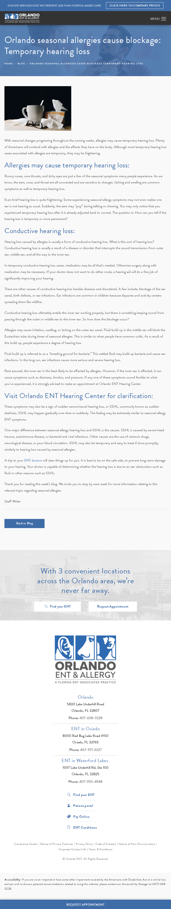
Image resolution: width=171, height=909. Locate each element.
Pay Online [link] (81, 816)
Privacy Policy (84, 844)
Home (8, 63)
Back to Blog (24, 523)
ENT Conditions (85, 827)
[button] (163, 19)
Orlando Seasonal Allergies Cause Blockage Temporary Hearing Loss (86, 63)
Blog (21, 63)
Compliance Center (25, 844)
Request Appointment (112, 606)
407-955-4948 (90, 781)
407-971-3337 (91, 749)
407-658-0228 (90, 718)
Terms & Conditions (100, 849)
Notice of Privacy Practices (56, 844)
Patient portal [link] (83, 805)
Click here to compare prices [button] (135, 5)
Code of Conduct (106, 844)
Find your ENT (60, 606)
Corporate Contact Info (72, 849)
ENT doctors (33, 460)
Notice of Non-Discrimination (137, 844)
